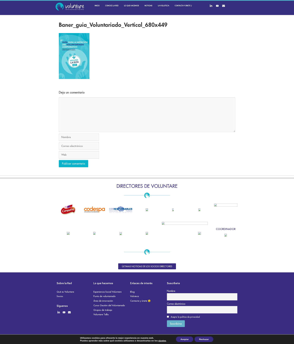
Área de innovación (103, 300)
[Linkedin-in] (211, 6)
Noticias (148, 6)
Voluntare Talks (101, 314)
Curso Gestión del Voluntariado (109, 305)
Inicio (97, 6)
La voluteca (163, 6)
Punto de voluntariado (104, 296)
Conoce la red (112, 6)
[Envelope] (223, 6)
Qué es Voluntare (65, 291)
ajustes (162, 340)
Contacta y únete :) (183, 6)
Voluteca (134, 296)
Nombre (171, 290)
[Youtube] (217, 6)
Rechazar (204, 339)
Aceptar (185, 339)
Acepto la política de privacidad (185, 317)
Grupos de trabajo (102, 309)
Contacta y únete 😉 (140, 300)
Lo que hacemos (131, 6)
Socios (60, 296)
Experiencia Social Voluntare (107, 291)
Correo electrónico (176, 303)
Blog (132, 291)
